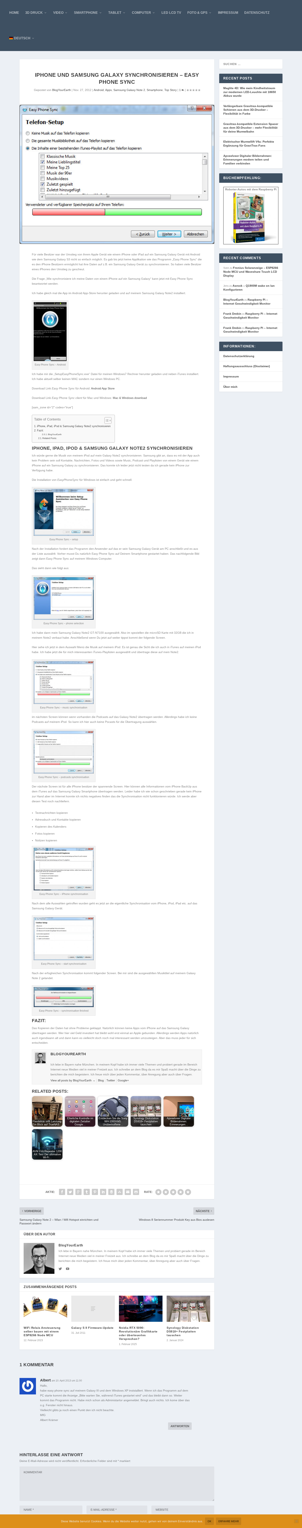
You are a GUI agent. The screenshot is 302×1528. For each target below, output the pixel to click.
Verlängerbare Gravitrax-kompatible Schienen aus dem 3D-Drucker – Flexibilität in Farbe (248, 109)
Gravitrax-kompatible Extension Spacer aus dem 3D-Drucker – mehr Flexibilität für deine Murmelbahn (250, 127)
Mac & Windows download (130, 397)
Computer (141, 12)
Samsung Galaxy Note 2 (129, 90)
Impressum (228, 12)
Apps (108, 90)
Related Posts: (49, 438)
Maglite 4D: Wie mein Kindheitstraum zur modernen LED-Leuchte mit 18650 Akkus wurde (249, 91)
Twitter (110, 1080)
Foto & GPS (197, 12)
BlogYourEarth (61, 90)
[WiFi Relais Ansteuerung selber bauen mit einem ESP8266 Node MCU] (45, 1309)
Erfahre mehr (228, 1521)
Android (99, 90)
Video (58, 12)
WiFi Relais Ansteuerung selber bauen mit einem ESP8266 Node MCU (42, 1331)
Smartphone (86, 12)
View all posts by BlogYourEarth (73, 1080)
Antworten (180, 1426)
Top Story (170, 90)
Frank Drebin (232, 313)
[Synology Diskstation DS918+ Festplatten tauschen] (188, 1309)
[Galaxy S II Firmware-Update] (93, 1309)
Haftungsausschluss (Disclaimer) (246, 366)
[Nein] (296, 1521)
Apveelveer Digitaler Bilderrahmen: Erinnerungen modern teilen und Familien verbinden (247, 159)
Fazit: (40, 430)
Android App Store (103, 388)
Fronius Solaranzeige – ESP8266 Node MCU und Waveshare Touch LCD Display (250, 271)
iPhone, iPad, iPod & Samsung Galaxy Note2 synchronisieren (74, 426)
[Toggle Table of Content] (106, 420)
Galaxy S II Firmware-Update (92, 1327)
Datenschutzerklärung (238, 356)
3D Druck (34, 12)
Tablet (114, 12)
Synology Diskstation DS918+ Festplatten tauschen (183, 1331)
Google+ (123, 1080)
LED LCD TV (171, 12)
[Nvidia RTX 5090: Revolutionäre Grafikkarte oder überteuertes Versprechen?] (141, 1309)
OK (209, 1521)
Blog (101, 1080)
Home (14, 12)
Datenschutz (257, 12)
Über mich (230, 386)
